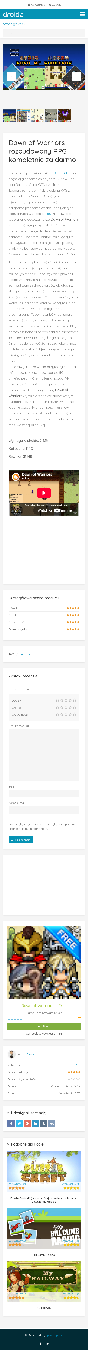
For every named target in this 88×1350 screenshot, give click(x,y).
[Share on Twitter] (19, 1123)
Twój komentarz (19, 725)
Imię (11, 786)
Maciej (31, 1054)
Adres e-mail (17, 803)
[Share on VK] (51, 1123)
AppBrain (44, 1026)
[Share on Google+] (27, 1123)
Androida (61, 173)
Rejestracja (38, 4)
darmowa (25, 654)
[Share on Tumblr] (43, 1123)
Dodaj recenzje (19, 689)
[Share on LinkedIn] (35, 1123)
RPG (78, 1065)
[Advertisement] (44, 547)
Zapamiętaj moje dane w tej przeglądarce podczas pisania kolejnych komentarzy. (42, 826)
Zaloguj (56, 4)
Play (47, 213)
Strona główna (13, 24)
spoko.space (54, 1335)
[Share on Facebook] (11, 1123)
